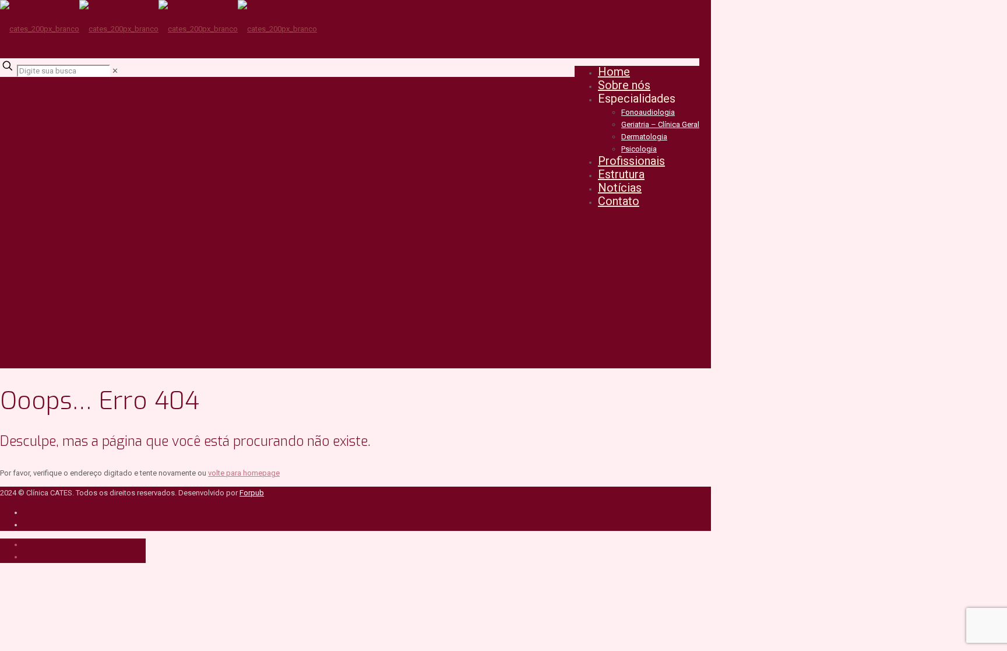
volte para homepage (244, 473)
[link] (115, 70)
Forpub (252, 492)
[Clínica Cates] (158, 29)
